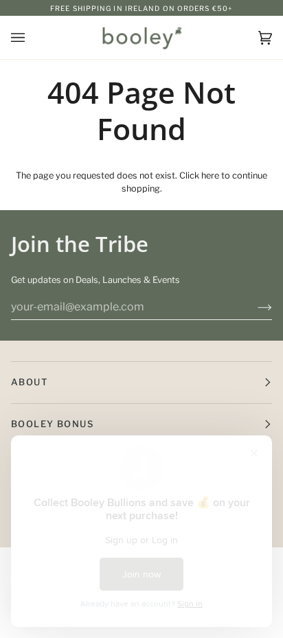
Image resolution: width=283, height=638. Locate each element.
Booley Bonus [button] (52, 423)
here (210, 175)
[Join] (254, 307)
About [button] (29, 381)
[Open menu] (31, 37)
